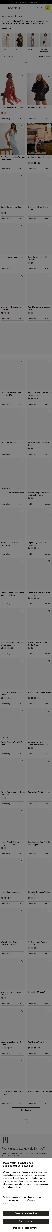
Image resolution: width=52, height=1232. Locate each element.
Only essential (26, 1221)
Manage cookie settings (26, 1228)
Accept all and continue (26, 1213)
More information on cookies (13, 1192)
